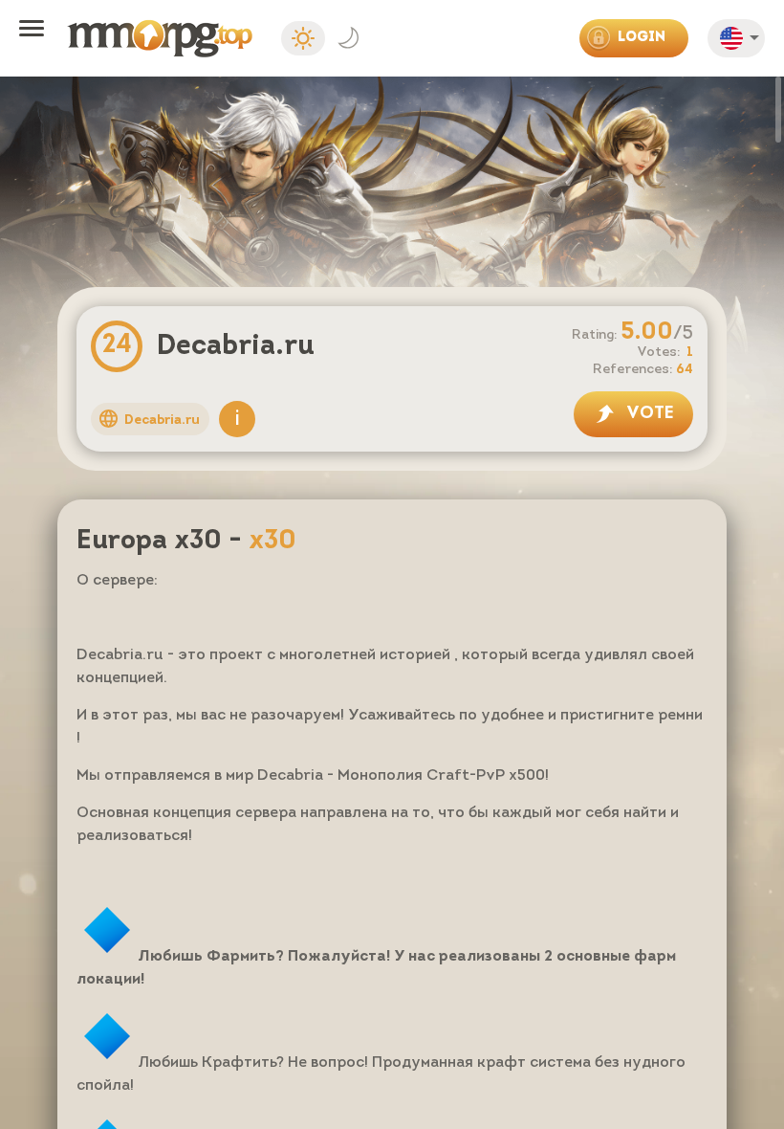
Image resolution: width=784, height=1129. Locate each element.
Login (641, 38)
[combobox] (741, 42)
